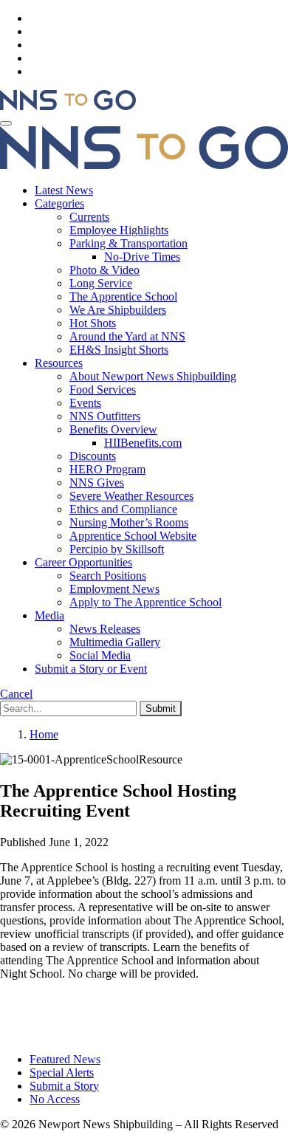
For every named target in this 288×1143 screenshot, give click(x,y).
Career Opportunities (83, 562)
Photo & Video (104, 270)
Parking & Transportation (128, 243)
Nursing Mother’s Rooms (128, 522)
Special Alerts (62, 1072)
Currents (89, 216)
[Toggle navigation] (6, 123)
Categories (59, 203)
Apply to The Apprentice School (145, 602)
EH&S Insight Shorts (118, 349)
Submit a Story (64, 1086)
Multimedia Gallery (114, 642)
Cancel (16, 693)
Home (44, 734)
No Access (55, 1099)
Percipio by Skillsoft (116, 549)
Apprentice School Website (132, 535)
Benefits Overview (113, 429)
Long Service (100, 283)
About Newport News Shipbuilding (152, 376)
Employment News (114, 589)
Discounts (92, 456)
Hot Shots (92, 323)
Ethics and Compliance (123, 509)
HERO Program (107, 469)
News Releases (104, 628)
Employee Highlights (118, 230)
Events (85, 403)
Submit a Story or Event (91, 668)
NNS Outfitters (104, 416)
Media (49, 615)
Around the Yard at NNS (127, 336)
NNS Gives (96, 482)
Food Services (102, 389)
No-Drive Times (142, 256)
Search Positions (107, 575)
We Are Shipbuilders (117, 309)
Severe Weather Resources (131, 496)
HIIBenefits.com (143, 442)
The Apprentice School (123, 296)
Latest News (64, 190)
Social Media (100, 655)
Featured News (65, 1059)
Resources (59, 363)
